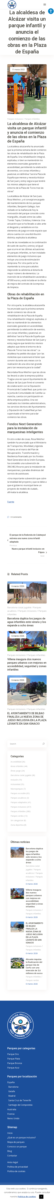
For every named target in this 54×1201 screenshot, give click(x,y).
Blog (9, 1151)
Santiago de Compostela (20, 1104)
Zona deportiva (17, 825)
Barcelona (13, 1086)
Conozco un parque (17, 1146)
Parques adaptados (19, 802)
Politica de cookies (27, 1196)
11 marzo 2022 (18, 70)
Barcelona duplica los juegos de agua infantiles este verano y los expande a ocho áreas (26, 622)
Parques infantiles (32, 119)
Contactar (12, 1155)
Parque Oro (13, 1054)
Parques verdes (17, 816)
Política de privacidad (17, 1166)
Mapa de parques (16, 1142)
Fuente (10, 501)
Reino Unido (13, 1118)
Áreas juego (16, 770)
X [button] (41, 1196)
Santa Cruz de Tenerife (19, 1100)
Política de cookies (16, 1171)
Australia (11, 1109)
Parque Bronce (14, 1063)
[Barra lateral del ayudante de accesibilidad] (51, 11)
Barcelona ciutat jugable (19, 607)
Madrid (11, 1095)
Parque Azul (13, 1067)
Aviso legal (12, 1162)
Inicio (10, 1133)
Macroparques (17, 789)
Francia (10, 1113)
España (11, 1082)
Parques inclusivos (15, 119)
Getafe (11, 1091)
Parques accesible (18, 793)
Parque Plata (13, 1058)
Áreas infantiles (17, 766)
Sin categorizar (17, 820)
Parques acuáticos (18, 798)
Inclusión (14, 779)
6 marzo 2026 (18, 586)
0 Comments (16, 517)
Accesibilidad (16, 761)
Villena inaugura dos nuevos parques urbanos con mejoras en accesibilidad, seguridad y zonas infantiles (34, 898)
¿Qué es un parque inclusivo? (21, 1137)
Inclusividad (15, 784)
